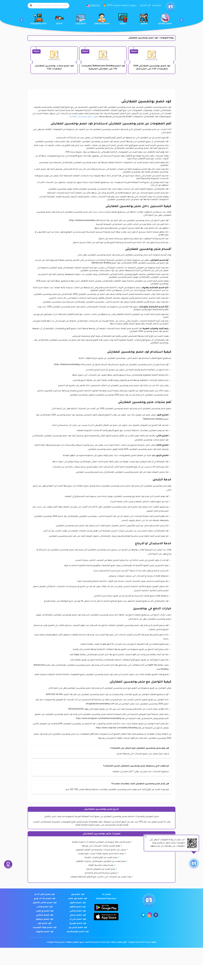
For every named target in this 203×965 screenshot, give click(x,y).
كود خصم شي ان (77, 919)
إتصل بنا (106, 894)
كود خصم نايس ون (77, 928)
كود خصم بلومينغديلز (78, 932)
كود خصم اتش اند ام (45, 894)
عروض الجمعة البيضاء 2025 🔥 (119, 5)
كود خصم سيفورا (44, 919)
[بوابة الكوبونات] (170, 7)
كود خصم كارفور (78, 907)
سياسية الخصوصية (106, 899)
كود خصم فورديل (77, 923)
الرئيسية (156, 5)
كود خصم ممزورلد (44, 932)
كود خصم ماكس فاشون (45, 903)
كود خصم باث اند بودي (44, 899)
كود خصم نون (78, 894)
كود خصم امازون (78, 903)
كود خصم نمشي (78, 911)
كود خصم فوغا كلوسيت (44, 928)
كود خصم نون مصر (77, 899)
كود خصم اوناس (45, 907)
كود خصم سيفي (78, 915)
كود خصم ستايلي (44, 915)
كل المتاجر (145, 5)
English (95, 6)
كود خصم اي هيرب (45, 911)
